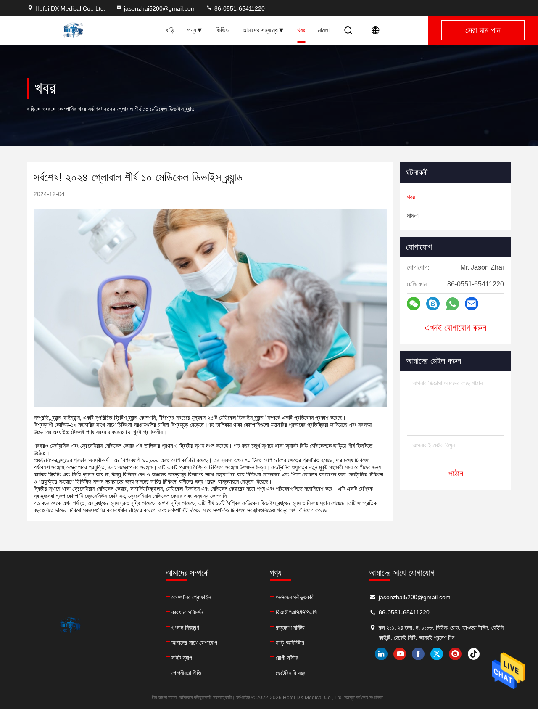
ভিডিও (222, 30)
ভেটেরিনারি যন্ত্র (291, 672)
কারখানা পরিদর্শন (187, 612)
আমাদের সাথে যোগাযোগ (194, 642)
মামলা (324, 30)
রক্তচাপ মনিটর (290, 627)
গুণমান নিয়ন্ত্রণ (185, 627)
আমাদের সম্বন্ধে (260, 30)
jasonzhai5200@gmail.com (160, 8)
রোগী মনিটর (287, 657)
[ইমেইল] (471, 303)
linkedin (381, 654)
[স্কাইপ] (432, 303)
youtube (399, 654)
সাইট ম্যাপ (181, 657)
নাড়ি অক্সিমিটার (290, 642)
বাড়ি (170, 30)
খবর (301, 30)
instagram (455, 654)
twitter (436, 654)
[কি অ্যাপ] (452, 303)
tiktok (473, 654)
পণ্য (191, 30)
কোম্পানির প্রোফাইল (191, 597)
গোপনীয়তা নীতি (186, 672)
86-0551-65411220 (239, 8)
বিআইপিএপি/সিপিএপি (296, 612)
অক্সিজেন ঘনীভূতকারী (295, 597)
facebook (418, 654)
